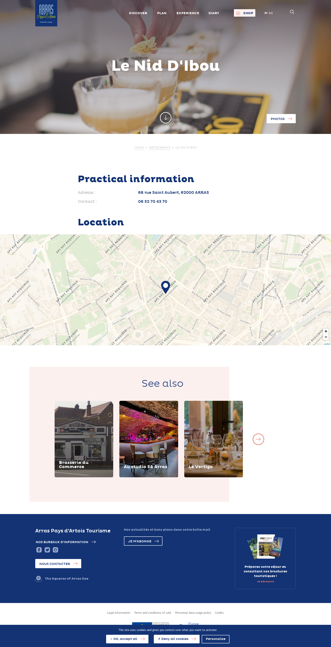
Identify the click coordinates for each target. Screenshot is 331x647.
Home (139, 147)
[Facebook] (39, 549)
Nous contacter (54, 564)
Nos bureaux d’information (62, 542)
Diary (213, 13)
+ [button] (326, 331)
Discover (71, 477)
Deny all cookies (174, 639)
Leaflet (327, 343)
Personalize (215, 639)
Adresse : (86, 192)
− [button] (326, 337)
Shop (248, 13)
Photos (278, 119)
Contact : (87, 201)
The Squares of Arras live (66, 579)
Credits (219, 612)
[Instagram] (55, 549)
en (271, 13)
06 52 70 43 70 (152, 201)
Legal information (118, 612)
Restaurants (159, 147)
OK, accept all (125, 639)
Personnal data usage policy (193, 612)
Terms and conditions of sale (152, 612)
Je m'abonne (139, 541)
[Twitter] (47, 549)
